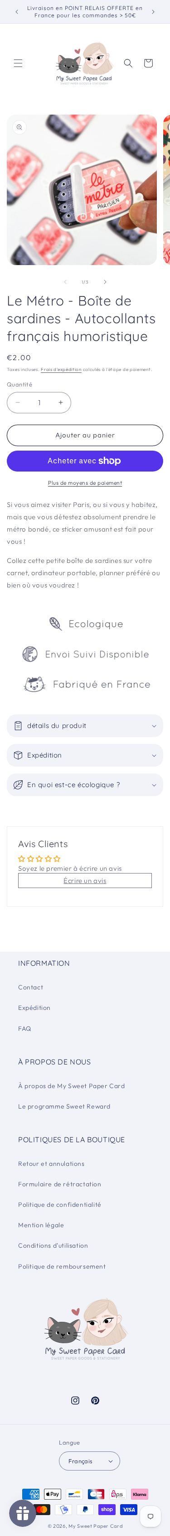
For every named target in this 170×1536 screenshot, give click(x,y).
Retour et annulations (51, 1164)
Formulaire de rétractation (60, 1184)
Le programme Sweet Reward (64, 1106)
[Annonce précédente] (17, 12)
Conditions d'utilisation (53, 1245)
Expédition (34, 1008)
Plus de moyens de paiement (85, 482)
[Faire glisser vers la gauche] (65, 282)
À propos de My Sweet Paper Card (71, 1086)
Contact (30, 987)
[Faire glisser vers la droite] (105, 282)
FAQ (24, 1028)
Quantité (19, 384)
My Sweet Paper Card (95, 1526)
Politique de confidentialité (60, 1204)
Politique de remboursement (62, 1266)
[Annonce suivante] (153, 12)
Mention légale (41, 1225)
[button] (18, 63)
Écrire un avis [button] (84, 880)
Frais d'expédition (61, 369)
